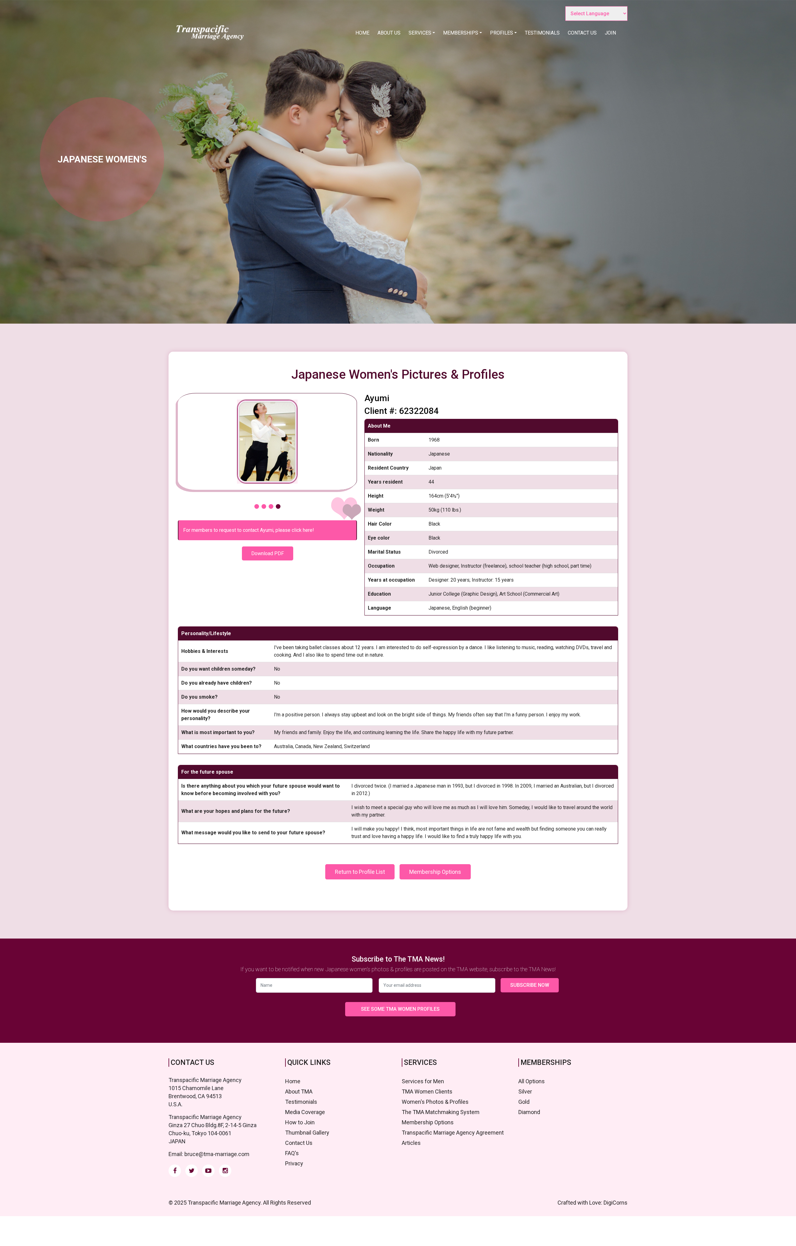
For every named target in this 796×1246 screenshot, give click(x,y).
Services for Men (423, 1081)
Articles (411, 1143)
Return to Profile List (360, 872)
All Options (531, 1081)
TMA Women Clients (427, 1091)
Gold (524, 1101)
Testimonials (542, 33)
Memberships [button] (460, 33)
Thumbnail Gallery (307, 1132)
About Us (388, 33)
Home (362, 33)
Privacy (294, 1163)
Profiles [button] (501, 33)
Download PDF (267, 553)
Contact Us (582, 33)
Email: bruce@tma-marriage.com (209, 1154)
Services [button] (420, 33)
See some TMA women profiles (400, 1009)
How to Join (300, 1122)
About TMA (298, 1091)
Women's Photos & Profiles (435, 1101)
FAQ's (292, 1153)
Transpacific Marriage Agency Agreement (453, 1132)
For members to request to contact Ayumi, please (248, 530)
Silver (525, 1091)
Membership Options (435, 872)
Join (610, 33)
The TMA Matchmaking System (440, 1112)
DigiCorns (615, 1202)
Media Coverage (305, 1112)
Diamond (529, 1112)
